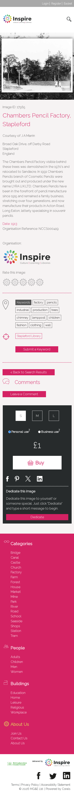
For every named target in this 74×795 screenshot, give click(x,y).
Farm (14, 577)
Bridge (15, 553)
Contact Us (19, 738)
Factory (16, 572)
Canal (15, 557)
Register (56, 3)
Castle (15, 562)
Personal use (20, 432)
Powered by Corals (58, 788)
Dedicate (37, 517)
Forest (15, 582)
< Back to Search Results (28, 372)
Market (16, 592)
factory (38, 302)
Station (16, 631)
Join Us (16, 733)
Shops (15, 626)
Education (18, 693)
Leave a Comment (24, 394)
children (54, 317)
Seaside (16, 621)
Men (14, 667)
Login (45, 3)
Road (14, 611)
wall (48, 325)
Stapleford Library (29, 336)
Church (16, 567)
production (40, 310)
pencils (52, 302)
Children (17, 662)
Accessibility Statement (55, 784)
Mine (14, 597)
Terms (15, 784)
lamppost (38, 317)
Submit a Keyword (36, 349)
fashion (21, 325)
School (16, 616)
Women (17, 672)
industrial (23, 310)
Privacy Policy (30, 784)
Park (14, 602)
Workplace (19, 712)
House (15, 587)
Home (15, 697)
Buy (40, 463)
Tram (14, 636)
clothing (35, 325)
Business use (50, 432)
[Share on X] (28, 479)
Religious (17, 707)
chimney (22, 317)
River (14, 606)
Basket (68, 3)
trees (55, 310)
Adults (15, 657)
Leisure (16, 702)
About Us (18, 743)
